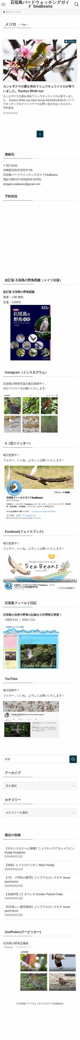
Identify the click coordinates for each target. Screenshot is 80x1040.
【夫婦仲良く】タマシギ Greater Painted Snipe (34, 896)
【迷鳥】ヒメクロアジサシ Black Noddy (30, 867)
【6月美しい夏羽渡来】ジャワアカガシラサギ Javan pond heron (37, 910)
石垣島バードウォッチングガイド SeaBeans (40, 5)
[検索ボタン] (76, 4)
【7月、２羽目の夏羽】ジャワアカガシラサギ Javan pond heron (37, 881)
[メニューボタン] (3, 4)
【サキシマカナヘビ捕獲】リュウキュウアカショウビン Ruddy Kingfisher (39, 852)
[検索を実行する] (73, 759)
